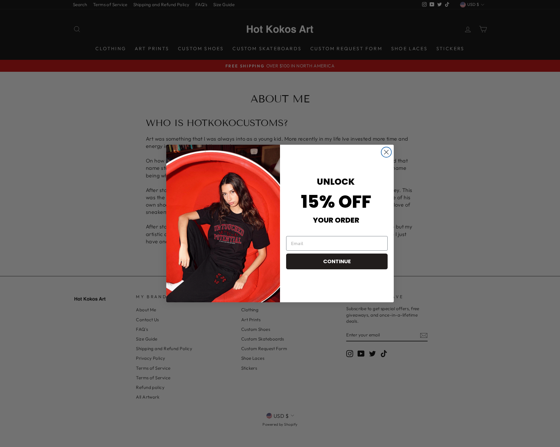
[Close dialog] (386, 152)
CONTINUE (337, 261)
